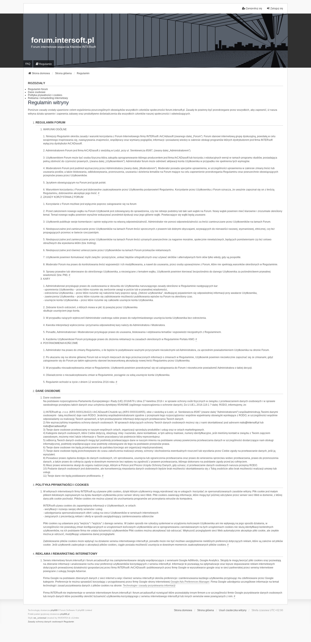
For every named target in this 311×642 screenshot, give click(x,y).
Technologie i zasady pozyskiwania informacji (149, 585)
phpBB (54, 610)
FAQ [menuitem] (27, 63)
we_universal (39, 618)
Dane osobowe (36, 92)
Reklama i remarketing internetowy (48, 98)
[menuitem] (43, 64)
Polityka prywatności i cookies (45, 95)
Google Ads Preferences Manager (190, 581)
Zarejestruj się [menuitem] (254, 8)
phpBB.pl (64, 614)
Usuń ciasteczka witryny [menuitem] (232, 610)
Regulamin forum (38, 89)
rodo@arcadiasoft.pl (54, 426)
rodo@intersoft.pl (249, 422)
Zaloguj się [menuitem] (276, 8)
